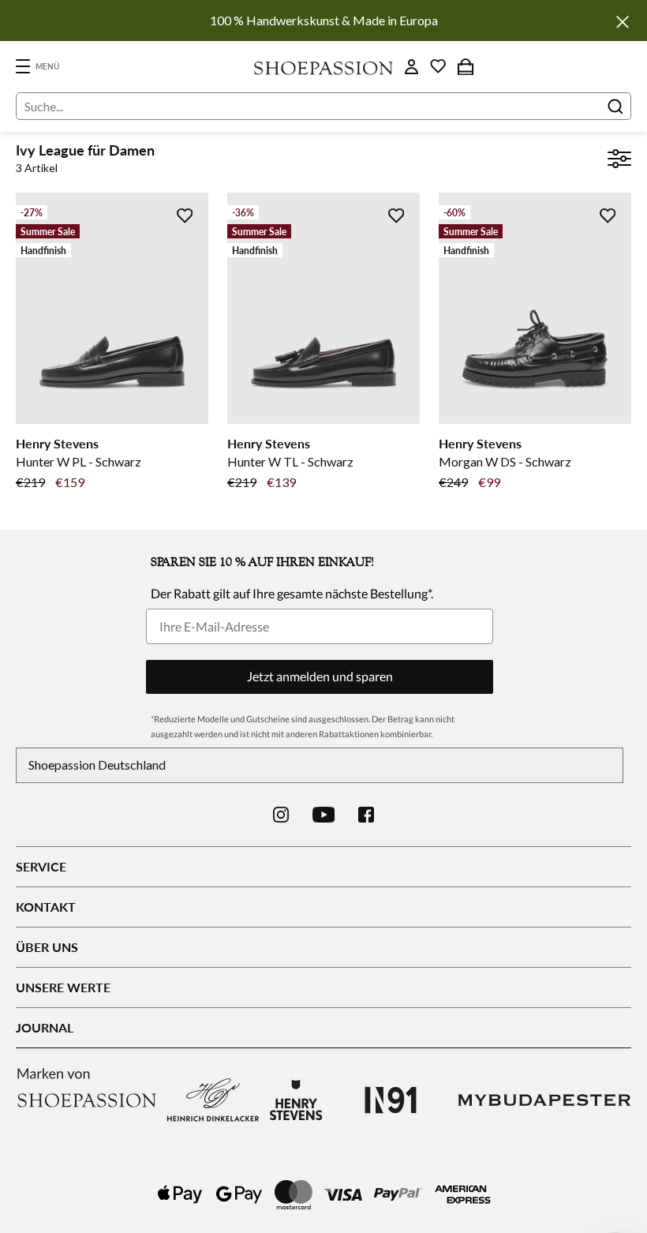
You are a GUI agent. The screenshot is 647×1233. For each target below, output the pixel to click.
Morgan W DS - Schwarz (505, 461)
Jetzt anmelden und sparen (320, 676)
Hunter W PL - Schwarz (78, 461)
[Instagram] (281, 815)
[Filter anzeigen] (619, 160)
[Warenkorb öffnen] (465, 66)
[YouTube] (323, 815)
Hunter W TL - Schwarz (290, 461)
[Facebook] (366, 815)
